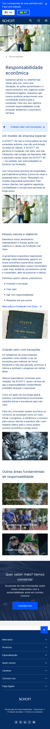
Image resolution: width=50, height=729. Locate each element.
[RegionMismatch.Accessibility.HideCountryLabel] (46, 4)
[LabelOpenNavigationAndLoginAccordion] (38, 20)
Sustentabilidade (16, 57)
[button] (25, 639)
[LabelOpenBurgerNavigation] (46, 20)
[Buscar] (30, 20)
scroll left (6, 127)
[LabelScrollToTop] (44, 629)
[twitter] (29, 722)
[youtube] (34, 722)
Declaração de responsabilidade (18, 709)
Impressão (38, 709)
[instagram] (20, 722)
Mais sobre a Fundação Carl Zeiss (20, 306)
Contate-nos (25, 605)
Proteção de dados (15, 712)
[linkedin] (25, 722)
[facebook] (16, 722)
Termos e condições (34, 712)
